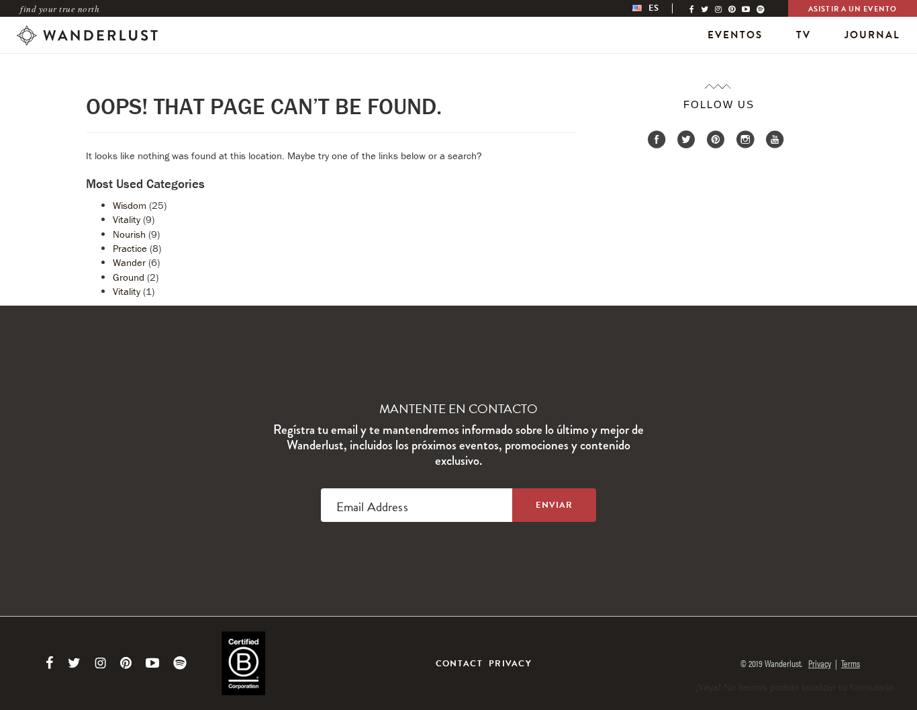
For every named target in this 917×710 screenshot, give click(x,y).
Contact (459, 663)
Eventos (735, 35)
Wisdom (129, 205)
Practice (130, 248)
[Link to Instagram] (100, 663)
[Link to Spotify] (180, 663)
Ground (128, 277)
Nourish (129, 234)
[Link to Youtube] (152, 663)
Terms (850, 663)
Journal (872, 35)
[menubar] (659, 8)
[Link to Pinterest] (126, 663)
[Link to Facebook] (50, 663)
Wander (129, 262)
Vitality (126, 219)
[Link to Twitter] (74, 663)
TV (803, 35)
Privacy (510, 663)
